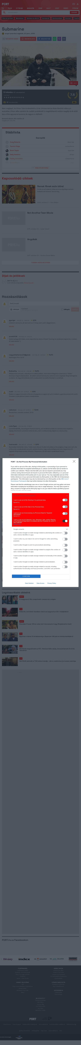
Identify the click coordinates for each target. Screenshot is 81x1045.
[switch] (65, 500)
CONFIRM (26, 576)
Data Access (40, 583)
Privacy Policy (51, 583)
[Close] (75, 462)
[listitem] (40, 496)
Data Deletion (29, 583)
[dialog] (40, 522)
